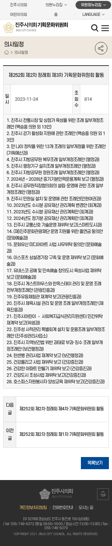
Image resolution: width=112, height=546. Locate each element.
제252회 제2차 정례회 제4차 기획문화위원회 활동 (61, 409)
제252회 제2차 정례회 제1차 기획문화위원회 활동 (61, 434)
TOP (103, 495)
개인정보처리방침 (33, 507)
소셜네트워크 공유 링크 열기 (101, 48)
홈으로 (6, 52)
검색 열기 (95, 28)
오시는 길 (85, 507)
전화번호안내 (62, 507)
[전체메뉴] (105, 28)
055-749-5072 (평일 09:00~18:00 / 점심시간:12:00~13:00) (55, 524)
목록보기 (94, 463)
